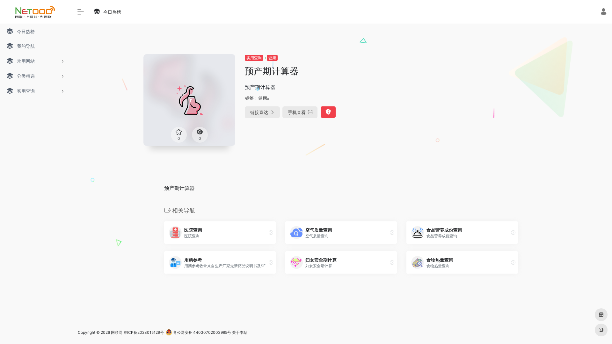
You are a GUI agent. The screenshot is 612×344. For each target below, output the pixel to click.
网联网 (116, 332)
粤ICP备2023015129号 (143, 332)
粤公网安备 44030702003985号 (201, 332)
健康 (272, 57)
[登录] (603, 12)
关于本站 (239, 332)
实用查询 (254, 57)
